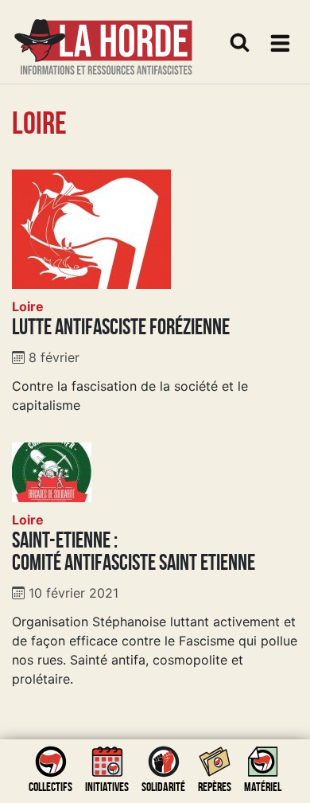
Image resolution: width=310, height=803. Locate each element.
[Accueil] (103, 37)
